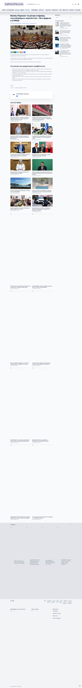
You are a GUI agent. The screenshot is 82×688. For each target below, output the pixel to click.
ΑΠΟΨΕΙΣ (71, 10)
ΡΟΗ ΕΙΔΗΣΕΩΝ (10, 10)
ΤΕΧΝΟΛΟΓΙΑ (55, 10)
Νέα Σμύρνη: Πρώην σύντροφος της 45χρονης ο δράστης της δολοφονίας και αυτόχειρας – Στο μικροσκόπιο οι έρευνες (41, 209)
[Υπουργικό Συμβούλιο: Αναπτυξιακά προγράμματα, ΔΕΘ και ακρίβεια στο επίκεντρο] (20, 200)
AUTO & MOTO (70, 603)
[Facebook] (73, 4)
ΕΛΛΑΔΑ (17, 10)
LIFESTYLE (41, 10)
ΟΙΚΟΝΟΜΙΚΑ (34, 10)
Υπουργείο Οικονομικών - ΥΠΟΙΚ (20, 87)
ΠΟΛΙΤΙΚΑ (27, 10)
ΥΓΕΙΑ (60, 10)
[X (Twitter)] (78, 4)
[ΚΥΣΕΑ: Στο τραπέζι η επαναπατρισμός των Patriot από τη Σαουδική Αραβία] (20, 183)
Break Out (65, 10)
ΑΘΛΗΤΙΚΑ (48, 10)
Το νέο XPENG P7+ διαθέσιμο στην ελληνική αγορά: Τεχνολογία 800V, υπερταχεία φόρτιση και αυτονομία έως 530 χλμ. (65, 52)
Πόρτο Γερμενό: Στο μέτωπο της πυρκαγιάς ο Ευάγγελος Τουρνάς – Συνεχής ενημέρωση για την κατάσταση (66, 562)
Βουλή (12, 87)
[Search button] (71, 17)
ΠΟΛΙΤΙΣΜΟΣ (64, 603)
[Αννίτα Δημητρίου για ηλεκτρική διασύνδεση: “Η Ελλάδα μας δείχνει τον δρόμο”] (20, 165)
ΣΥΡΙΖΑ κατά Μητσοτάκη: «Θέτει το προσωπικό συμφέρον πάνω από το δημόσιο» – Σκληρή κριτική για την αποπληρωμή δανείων (42, 118)
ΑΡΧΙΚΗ (4, 10)
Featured (31, 23)
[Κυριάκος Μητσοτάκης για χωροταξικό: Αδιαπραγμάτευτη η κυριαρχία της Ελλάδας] (42, 402)
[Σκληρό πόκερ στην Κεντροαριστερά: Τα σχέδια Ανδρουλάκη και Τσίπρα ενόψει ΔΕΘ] (42, 147)
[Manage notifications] (80, 686)
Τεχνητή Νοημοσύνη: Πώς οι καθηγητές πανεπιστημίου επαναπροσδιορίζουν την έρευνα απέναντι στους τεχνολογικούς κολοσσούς (65, 24)
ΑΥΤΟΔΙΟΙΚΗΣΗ (69, 602)
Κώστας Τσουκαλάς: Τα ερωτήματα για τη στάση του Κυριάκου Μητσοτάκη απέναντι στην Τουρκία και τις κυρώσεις (42, 173)
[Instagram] (75, 4)
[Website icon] (17, 96)
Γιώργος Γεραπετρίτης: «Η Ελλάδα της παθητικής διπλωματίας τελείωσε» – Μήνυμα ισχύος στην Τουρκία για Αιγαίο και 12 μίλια (19, 118)
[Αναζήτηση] (80, 4)
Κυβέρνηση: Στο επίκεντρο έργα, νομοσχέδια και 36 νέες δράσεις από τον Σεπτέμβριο (19, 562)
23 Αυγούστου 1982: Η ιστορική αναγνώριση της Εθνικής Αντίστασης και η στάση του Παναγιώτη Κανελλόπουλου (19, 137)
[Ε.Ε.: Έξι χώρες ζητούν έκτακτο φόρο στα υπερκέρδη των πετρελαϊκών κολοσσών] (42, 479)
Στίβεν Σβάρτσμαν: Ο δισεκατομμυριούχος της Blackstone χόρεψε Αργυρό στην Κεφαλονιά (50, 562)
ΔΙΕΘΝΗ (22, 10)
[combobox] (62, 17)
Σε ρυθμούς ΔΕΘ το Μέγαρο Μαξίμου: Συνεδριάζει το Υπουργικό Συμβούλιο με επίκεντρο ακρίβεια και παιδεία (42, 137)
